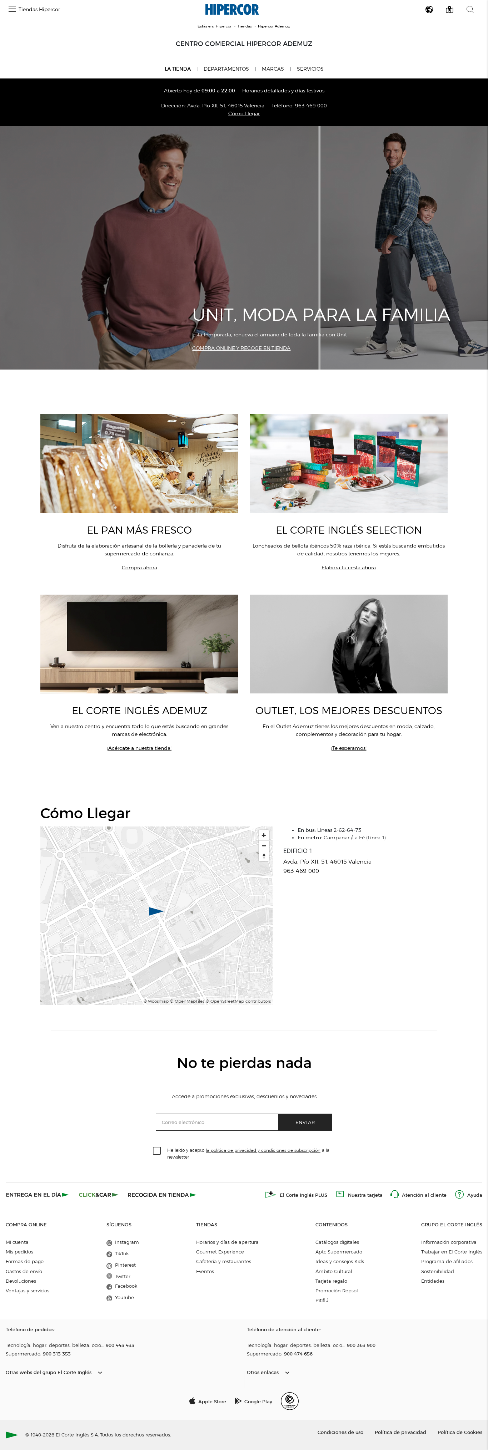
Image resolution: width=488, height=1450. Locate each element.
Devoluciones (21, 1281)
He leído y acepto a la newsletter (248, 1153)
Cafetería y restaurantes (223, 1261)
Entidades (432, 1281)
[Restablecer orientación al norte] (264, 856)
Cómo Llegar (244, 114)
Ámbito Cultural (333, 1271)
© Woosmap (156, 1001)
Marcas (273, 69)
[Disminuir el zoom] (264, 845)
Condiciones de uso (340, 1432)
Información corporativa (449, 1242)
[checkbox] (157, 1151)
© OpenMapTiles (187, 1001)
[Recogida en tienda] (162, 1194)
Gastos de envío (24, 1271)
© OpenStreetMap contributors (238, 1001)
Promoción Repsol (336, 1290)
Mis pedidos (19, 1252)
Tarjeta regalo (331, 1281)
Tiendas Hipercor (39, 9)
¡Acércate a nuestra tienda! (139, 748)
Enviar (305, 1122)
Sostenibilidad (437, 1271)
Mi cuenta (17, 1242)
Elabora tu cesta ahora (349, 568)
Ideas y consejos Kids (339, 1261)
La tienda (178, 69)
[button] (12, 9)
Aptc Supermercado (338, 1252)
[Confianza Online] (290, 1401)
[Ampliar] (264, 835)
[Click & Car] (99, 1194)
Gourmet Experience (220, 1252)
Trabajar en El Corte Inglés (451, 1252)
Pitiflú (321, 1300)
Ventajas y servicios (27, 1290)
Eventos (205, 1271)
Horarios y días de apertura (227, 1242)
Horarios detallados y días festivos (283, 91)
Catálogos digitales (337, 1242)
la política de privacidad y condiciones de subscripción (263, 1150)
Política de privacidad (400, 1432)
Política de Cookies (460, 1432)
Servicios (310, 69)
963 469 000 (311, 106)
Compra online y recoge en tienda (241, 348)
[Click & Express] (38, 1194)
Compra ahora (139, 568)
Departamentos (226, 69)
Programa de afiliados (447, 1261)
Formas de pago (25, 1261)
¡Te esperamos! (349, 748)
